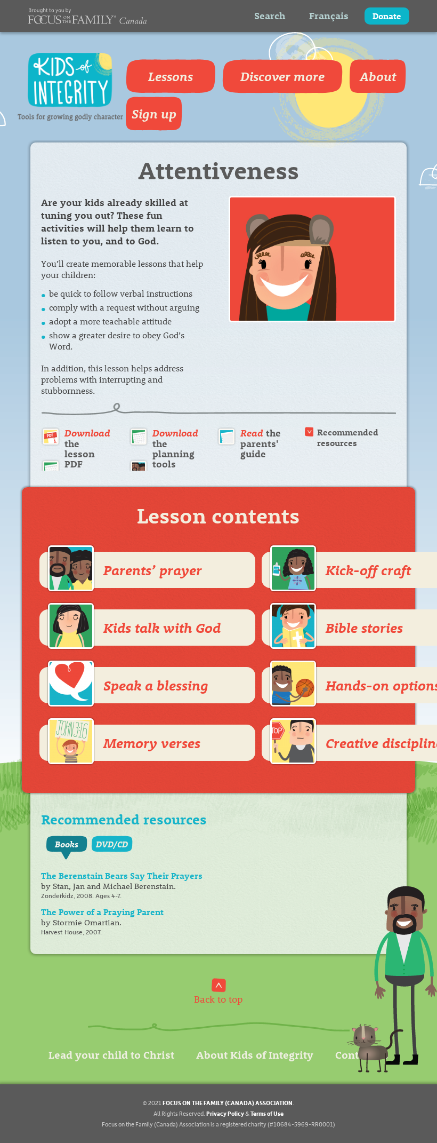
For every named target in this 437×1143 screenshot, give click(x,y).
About (378, 76)
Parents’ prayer (152, 570)
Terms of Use (267, 1113)
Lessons (170, 76)
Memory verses (151, 743)
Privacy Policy (225, 1113)
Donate (387, 15)
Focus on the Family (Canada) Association (228, 1103)
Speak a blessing (155, 685)
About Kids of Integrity (254, 1054)
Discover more (282, 76)
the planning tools (175, 448)
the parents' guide (260, 443)
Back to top (218, 999)
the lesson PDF (87, 448)
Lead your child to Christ (111, 1054)
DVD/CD (112, 844)
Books (66, 844)
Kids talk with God (162, 627)
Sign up (154, 114)
